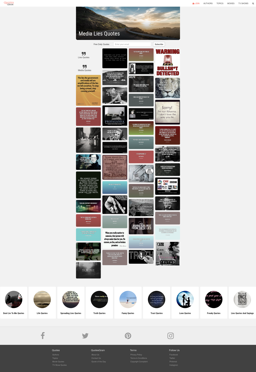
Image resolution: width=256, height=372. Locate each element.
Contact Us (96, 358)
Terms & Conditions (138, 358)
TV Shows (243, 3)
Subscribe (159, 44)
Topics (220, 3)
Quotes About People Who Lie (242, 313)
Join (197, 3)
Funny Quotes (99, 313)
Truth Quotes (71, 313)
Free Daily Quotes (101, 44)
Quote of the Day (98, 361)
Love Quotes (156, 313)
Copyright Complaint (139, 361)
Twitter (172, 358)
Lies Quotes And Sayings (213, 313)
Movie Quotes (58, 361)
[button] (253, 3)
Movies (230, 3)
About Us (95, 354)
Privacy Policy (136, 354)
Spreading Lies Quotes (42, 313)
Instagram (173, 365)
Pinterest (173, 361)
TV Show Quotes (59, 365)
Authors (208, 3)
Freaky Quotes (185, 313)
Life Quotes (13, 313)
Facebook (173, 354)
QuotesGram (9, 3)
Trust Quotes (128, 313)
